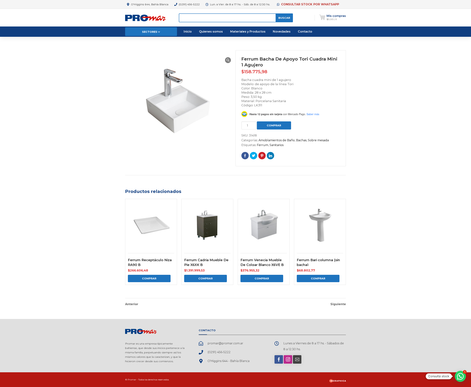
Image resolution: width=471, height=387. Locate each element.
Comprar (274, 125)
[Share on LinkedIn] (270, 155)
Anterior (131, 304)
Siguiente (338, 304)
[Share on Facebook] (245, 155)
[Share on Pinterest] (262, 155)
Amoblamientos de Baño (276, 140)
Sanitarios (277, 145)
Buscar (284, 17)
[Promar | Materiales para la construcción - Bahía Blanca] (145, 17)
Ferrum (262, 145)
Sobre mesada (318, 140)
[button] (228, 60)
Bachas (301, 140)
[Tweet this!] (253, 155)
